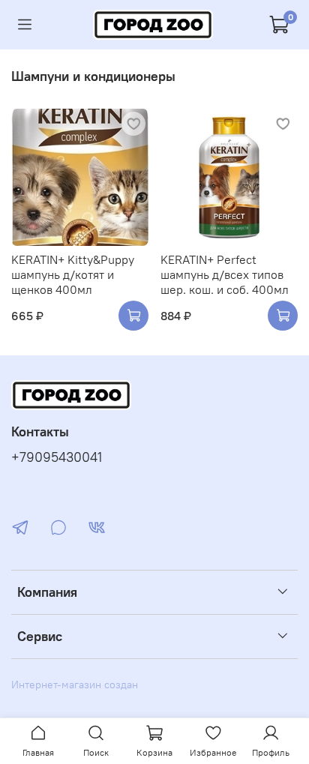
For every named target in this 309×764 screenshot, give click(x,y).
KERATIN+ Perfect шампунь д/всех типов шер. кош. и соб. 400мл (224, 274)
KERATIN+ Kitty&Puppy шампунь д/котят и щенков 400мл (72, 274)
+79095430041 (56, 457)
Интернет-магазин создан (74, 684)
